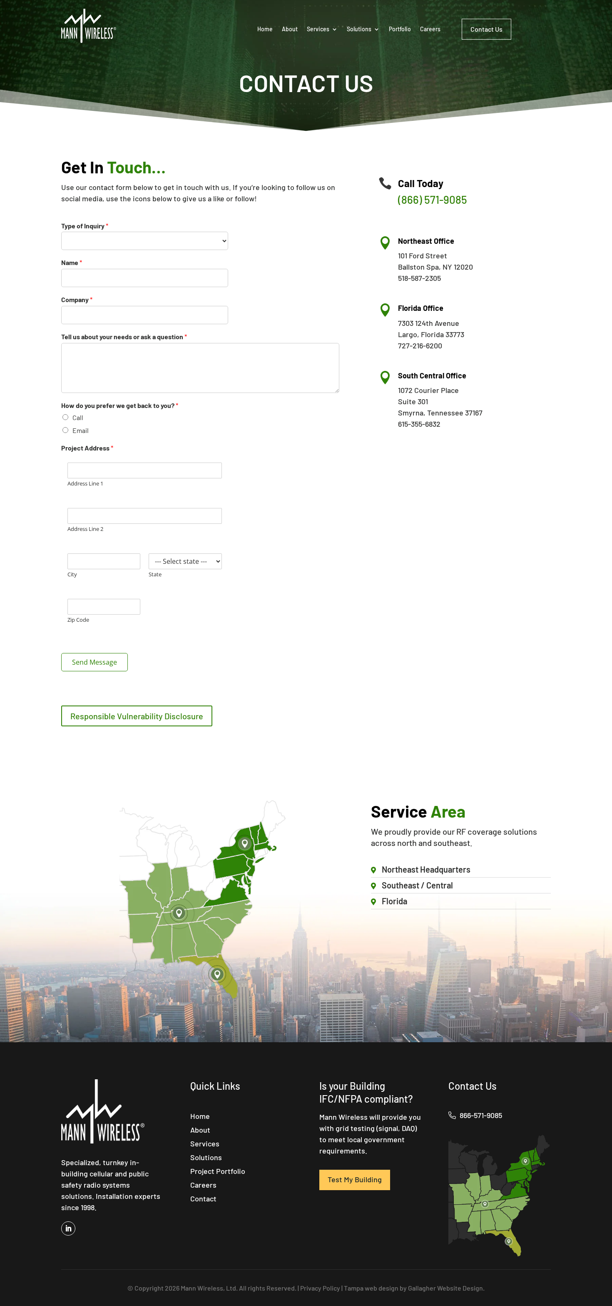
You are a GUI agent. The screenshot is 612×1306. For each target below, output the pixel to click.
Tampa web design (371, 1288)
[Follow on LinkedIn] (68, 1228)
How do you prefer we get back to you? (119, 405)
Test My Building (355, 1179)
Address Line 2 (85, 529)
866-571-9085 (480, 1115)
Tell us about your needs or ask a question (124, 336)
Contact (203, 1199)
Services (318, 29)
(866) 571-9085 (432, 199)
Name (71, 262)
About (290, 29)
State (155, 574)
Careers (430, 29)
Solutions (359, 29)
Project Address (87, 448)
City (72, 574)
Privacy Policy (320, 1288)
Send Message (94, 662)
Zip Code (78, 619)
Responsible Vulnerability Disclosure (136, 716)
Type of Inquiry (84, 226)
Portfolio (400, 29)
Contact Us (486, 29)
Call (77, 417)
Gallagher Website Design (445, 1288)
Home (265, 29)
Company (76, 299)
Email (80, 430)
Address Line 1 (85, 483)
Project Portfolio (217, 1172)
